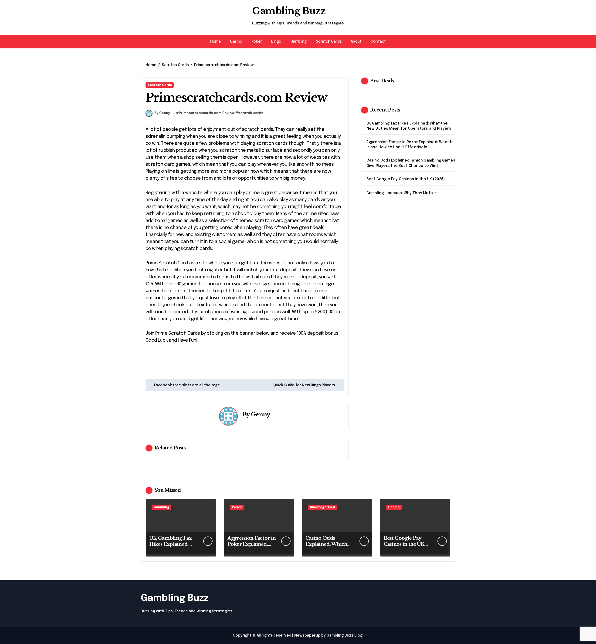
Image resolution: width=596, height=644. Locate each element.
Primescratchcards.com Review (206, 113)
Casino (236, 42)
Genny (260, 414)
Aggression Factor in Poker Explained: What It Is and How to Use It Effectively (409, 144)
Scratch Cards (329, 42)
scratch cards (250, 113)
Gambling (299, 42)
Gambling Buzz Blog (344, 635)
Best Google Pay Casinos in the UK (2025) (405, 179)
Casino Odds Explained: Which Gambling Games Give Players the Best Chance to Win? (410, 163)
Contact (378, 42)
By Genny (162, 113)
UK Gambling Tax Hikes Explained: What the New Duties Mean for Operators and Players (408, 126)
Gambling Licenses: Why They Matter (401, 193)
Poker (256, 42)
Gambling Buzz (288, 11)
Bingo (276, 42)
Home (215, 42)
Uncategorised (322, 507)
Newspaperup (307, 635)
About (356, 42)
